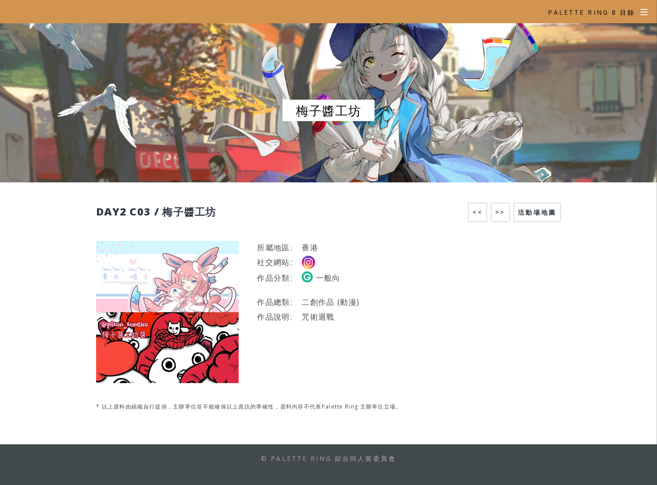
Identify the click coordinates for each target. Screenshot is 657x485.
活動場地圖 (537, 212)
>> (500, 212)
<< (477, 212)
